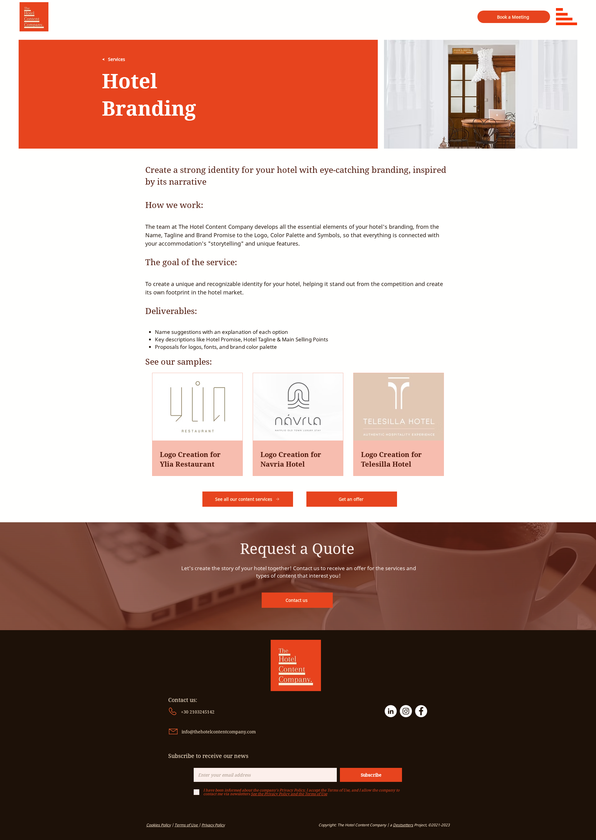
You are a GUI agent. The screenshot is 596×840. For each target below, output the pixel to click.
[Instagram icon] (406, 711)
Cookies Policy (158, 825)
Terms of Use (186, 825)
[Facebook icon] (421, 711)
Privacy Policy (213, 825)
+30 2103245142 (197, 712)
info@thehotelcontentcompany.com (219, 732)
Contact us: (183, 700)
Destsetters (403, 825)
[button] (566, 16)
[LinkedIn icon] (391, 711)
